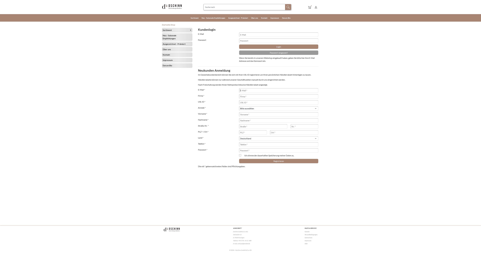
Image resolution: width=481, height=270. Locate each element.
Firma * (201, 95)
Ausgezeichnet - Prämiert (238, 18)
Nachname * (203, 119)
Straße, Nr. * (203, 125)
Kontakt (264, 18)
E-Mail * (201, 89)
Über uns (254, 18)
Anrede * (202, 107)
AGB (306, 243)
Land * (200, 137)
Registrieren (278, 161)
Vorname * (202, 113)
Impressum (274, 18)
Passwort (202, 40)
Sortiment (195, 18)
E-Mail (201, 34)
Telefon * (201, 143)
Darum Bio (286, 18)
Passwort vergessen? (279, 53)
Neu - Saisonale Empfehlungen (213, 18)
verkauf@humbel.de (244, 243)
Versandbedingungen (311, 234)
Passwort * (202, 149)
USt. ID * (201, 101)
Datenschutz (308, 237)
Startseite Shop (168, 25)
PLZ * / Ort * (203, 131)
